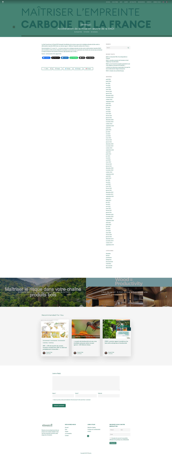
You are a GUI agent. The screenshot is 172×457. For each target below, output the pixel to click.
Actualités (108, 253)
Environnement (85, 24)
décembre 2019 (109, 238)
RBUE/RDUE (109, 267)
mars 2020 (108, 232)
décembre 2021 (109, 192)
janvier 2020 (109, 236)
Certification (109, 257)
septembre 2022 (110, 174)
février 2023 (109, 164)
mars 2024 (108, 138)
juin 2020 (108, 226)
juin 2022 (108, 180)
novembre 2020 (109, 216)
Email (77, 393)
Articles (108, 255)
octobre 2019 (109, 242)
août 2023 (108, 152)
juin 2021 (108, 202)
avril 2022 (108, 184)
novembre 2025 (109, 97)
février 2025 (109, 115)
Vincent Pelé (79, 32)
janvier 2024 (109, 142)
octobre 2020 (109, 218)
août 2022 (108, 176)
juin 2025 (108, 107)
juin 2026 (108, 83)
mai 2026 (108, 85)
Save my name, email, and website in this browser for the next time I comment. (72, 399)
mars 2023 (108, 162)
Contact (67, 435)
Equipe (66, 431)
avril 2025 (108, 111)
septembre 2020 (110, 220)
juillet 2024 (108, 129)
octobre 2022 (109, 172)
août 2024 (108, 127)
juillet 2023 (108, 154)
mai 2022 (108, 182)
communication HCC (50, 53)
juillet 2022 (108, 178)
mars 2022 (108, 186)
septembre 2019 (110, 244)
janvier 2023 (109, 166)
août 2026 (108, 79)
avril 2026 (108, 87)
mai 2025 (108, 109)
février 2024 (109, 140)
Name (54, 393)
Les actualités (68, 433)
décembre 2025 (109, 95)
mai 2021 (108, 204)
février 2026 (109, 91)
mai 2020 (108, 228)
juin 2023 (108, 156)
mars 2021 (108, 208)
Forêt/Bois (108, 263)
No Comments (94, 32)
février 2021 (109, 210)
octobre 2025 (109, 99)
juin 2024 (108, 131)
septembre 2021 (110, 196)
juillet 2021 (108, 200)
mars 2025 (108, 113)
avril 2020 (108, 230)
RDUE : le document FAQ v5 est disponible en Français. (116, 57)
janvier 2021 (109, 212)
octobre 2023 (109, 148)
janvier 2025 (109, 117)
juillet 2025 (108, 105)
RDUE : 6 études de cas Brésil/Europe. (115, 70)
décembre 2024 (109, 119)
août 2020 (108, 222)
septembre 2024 (110, 125)
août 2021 (108, 198)
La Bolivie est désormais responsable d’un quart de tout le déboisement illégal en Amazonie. (118, 68)
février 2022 (109, 188)
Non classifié (109, 265)
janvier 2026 (109, 93)
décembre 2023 (109, 144)
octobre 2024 (109, 123)
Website (100, 393)
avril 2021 (108, 206)
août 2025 (108, 103)
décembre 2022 (109, 168)
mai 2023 (108, 158)
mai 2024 (108, 133)
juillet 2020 (108, 224)
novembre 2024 (109, 121)
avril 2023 (108, 160)
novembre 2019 (109, 240)
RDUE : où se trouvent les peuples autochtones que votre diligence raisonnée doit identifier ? (118, 64)
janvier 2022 (109, 190)
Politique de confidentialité (94, 429)
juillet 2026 (108, 81)
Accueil (66, 427)
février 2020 (109, 234)
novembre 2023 (109, 146)
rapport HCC (58, 53)
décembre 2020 (109, 214)
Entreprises (108, 259)
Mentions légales (92, 427)
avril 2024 (108, 135)
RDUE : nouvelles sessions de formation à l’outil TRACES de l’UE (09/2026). (117, 61)
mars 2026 (108, 89)
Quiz (66, 429)
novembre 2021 (109, 194)
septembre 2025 (110, 101)
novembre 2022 (109, 170)
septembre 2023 (110, 150)
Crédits (89, 431)
